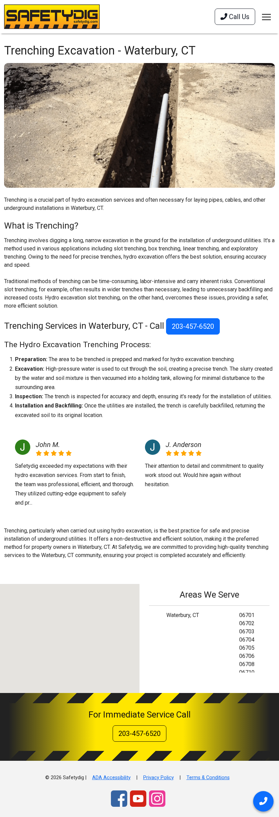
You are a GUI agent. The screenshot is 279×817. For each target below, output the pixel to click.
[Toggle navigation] (266, 16)
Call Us (238, 17)
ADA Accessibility (111, 778)
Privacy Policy (158, 778)
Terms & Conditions (208, 778)
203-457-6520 (193, 326)
